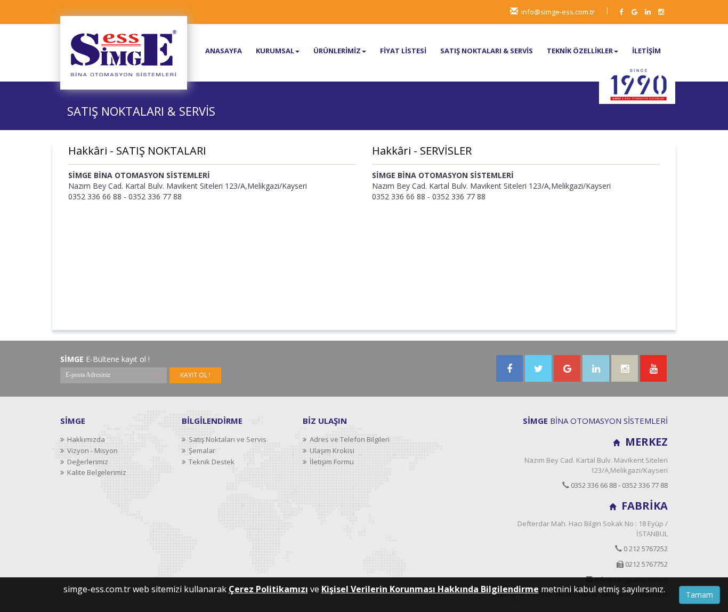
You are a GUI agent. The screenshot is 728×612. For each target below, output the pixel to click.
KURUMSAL (275, 50)
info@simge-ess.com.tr (558, 12)
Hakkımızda (84, 439)
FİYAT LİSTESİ (403, 50)
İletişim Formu (330, 461)
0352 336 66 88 (593, 485)
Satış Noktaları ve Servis (225, 439)
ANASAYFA (223, 50)
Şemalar (200, 450)
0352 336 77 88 (645, 485)
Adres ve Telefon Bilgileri (348, 439)
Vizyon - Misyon (91, 450)
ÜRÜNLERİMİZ (337, 50)
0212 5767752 (646, 564)
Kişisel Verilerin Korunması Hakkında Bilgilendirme (430, 589)
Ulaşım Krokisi (330, 450)
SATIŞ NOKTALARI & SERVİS (486, 50)
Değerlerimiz (86, 461)
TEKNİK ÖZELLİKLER (580, 50)
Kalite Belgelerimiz (95, 472)
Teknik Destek (209, 461)
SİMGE (72, 420)
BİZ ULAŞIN (325, 420)
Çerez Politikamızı (268, 589)
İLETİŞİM (646, 50)
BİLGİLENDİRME (212, 420)
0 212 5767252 (645, 548)
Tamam (699, 595)
